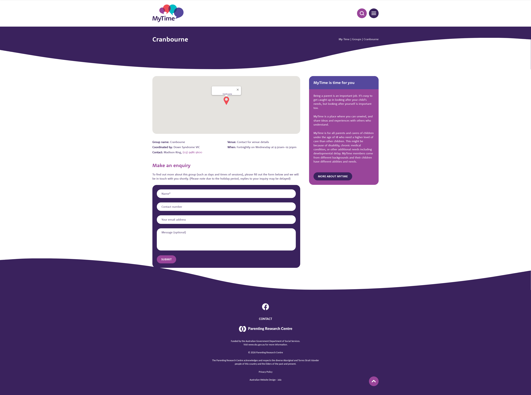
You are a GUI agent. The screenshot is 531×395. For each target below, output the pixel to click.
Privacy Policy (265, 372)
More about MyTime (333, 176)
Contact (265, 319)
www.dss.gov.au (256, 344)
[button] (226, 101)
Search (362, 13)
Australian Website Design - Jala (265, 380)
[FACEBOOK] (265, 306)
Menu (374, 13)
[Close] (237, 89)
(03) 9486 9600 (192, 152)
